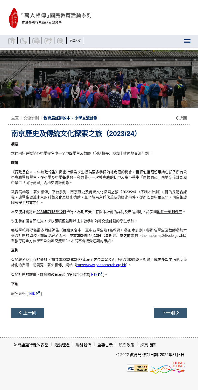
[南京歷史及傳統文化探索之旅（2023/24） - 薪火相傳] (71, 18)
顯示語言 (61, 40)
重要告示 (105, 345)
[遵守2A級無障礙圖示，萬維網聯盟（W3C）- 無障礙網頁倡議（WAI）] (137, 368)
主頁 (15, 118)
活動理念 (62, 345)
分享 (49, 40)
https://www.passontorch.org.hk (101, 265)
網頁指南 (148, 345)
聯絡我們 (24, 40)
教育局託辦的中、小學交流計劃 (70, 118)
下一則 (169, 312)
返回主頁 (12, 40)
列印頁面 (37, 40)
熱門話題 (21, 345)
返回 (182, 118)
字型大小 (75, 40)
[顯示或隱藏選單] (187, 42)
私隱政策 (126, 345)
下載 (93, 275)
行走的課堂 (38, 345)
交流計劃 (31, 118)
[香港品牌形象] (166, 368)
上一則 (29, 312)
